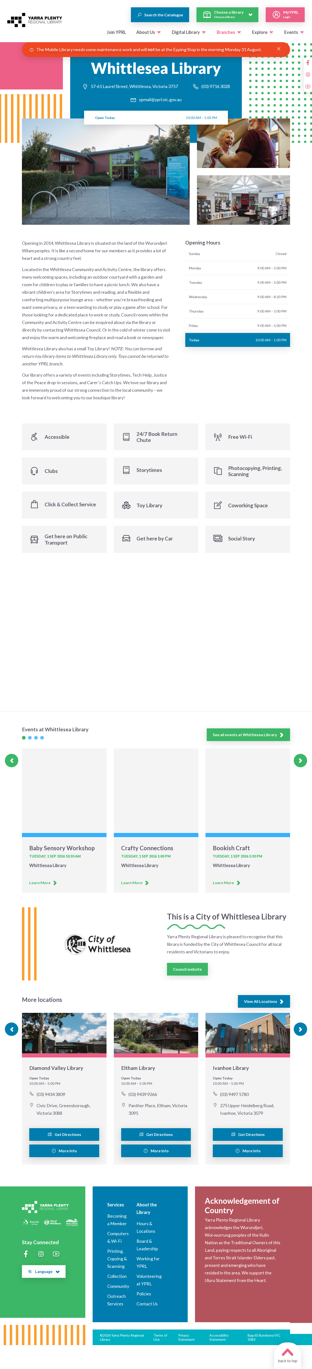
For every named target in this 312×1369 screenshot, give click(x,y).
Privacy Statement (186, 1337)
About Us (145, 32)
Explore (259, 32)
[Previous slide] (11, 760)
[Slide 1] (24, 738)
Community (118, 1286)
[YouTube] (308, 86)
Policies (143, 1293)
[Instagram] (308, 75)
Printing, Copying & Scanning (117, 1258)
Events (291, 32)
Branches (226, 32)
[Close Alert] (279, 49)
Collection (117, 1276)
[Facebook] (308, 63)
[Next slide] (300, 760)
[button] (159, 32)
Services (115, 1204)
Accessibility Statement (219, 1337)
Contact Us (147, 1303)
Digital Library (186, 32)
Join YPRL (116, 32)
